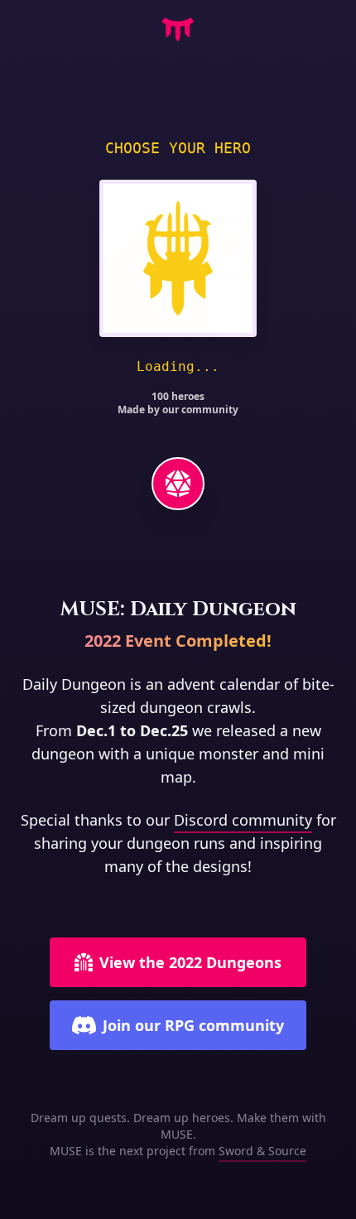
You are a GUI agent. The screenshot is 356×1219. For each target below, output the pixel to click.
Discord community (243, 820)
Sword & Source (262, 1151)
